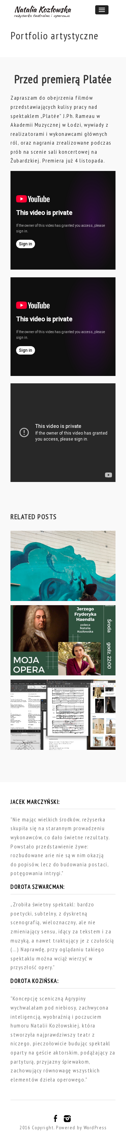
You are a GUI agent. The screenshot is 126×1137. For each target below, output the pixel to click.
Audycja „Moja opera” (48, 665)
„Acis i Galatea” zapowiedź (58, 590)
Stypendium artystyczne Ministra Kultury (55, 735)
